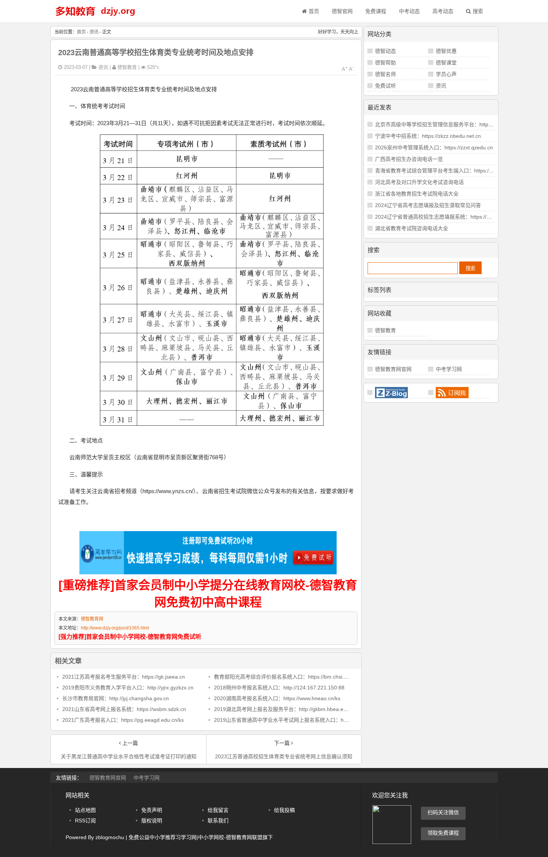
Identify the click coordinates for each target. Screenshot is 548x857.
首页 (314, 11)
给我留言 (218, 810)
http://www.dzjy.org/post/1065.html (115, 628)
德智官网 (342, 11)
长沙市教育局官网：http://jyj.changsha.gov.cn (115, 698)
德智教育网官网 (393, 369)
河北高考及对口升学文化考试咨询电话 (419, 182)
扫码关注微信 (443, 812)
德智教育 (385, 330)
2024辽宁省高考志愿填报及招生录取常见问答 (428, 205)
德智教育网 (92, 619)
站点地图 (85, 810)
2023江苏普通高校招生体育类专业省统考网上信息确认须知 (283, 756)
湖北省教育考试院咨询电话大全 (411, 228)
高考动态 (442, 11)
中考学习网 (449, 369)
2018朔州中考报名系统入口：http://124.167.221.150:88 (279, 688)
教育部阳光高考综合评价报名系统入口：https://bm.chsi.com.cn (287, 677)
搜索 (478, 11)
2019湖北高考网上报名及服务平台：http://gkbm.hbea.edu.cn (285, 709)
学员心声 (446, 74)
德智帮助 (385, 63)
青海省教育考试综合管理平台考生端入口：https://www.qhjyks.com (452, 171)
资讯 (93, 32)
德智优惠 (446, 51)
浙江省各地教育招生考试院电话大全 (417, 194)
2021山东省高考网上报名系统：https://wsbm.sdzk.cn (124, 709)
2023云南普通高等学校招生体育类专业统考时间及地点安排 (155, 52)
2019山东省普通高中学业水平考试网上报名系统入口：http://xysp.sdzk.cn (299, 720)
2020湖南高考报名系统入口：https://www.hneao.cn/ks (277, 698)
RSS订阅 (85, 820)
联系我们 (218, 820)
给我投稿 (284, 810)
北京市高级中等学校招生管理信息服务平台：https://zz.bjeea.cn (448, 124)
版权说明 (151, 820)
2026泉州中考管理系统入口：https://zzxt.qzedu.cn (434, 147)
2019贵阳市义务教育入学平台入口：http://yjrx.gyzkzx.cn (127, 688)
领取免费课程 (443, 833)
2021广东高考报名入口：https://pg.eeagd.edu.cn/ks (123, 720)
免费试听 (385, 86)
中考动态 (409, 11)
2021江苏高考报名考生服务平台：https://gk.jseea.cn (123, 677)
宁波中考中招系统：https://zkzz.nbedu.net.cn (428, 136)
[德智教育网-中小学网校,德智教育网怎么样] (95, 17)
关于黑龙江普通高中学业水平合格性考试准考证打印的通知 (128, 756)
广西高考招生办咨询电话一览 (409, 159)
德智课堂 (446, 63)
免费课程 (375, 11)
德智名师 (385, 74)
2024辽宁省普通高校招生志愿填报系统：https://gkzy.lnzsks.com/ (450, 217)
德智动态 (385, 51)
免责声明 (151, 810)
